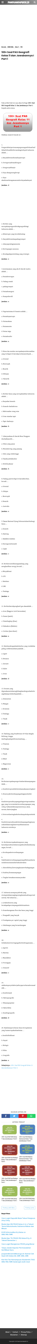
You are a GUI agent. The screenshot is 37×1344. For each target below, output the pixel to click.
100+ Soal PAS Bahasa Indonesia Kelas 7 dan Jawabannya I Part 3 (25, 1138)
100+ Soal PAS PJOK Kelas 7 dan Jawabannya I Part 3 (9, 1138)
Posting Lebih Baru (9, 1208)
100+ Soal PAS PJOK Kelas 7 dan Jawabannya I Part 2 (27, 1199)
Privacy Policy (26, 1332)
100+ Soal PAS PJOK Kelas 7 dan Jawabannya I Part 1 (9, 1199)
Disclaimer (14, 1335)
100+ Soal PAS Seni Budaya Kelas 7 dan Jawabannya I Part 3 (9, 1159)
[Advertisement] (18, 25)
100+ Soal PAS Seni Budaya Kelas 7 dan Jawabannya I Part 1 (9, 1180)
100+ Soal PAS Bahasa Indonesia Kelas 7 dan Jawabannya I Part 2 (25, 1158)
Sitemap (24, 1335)
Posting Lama (29, 1208)
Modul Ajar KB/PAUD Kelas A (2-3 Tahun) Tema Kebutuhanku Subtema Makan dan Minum (17, 1226)
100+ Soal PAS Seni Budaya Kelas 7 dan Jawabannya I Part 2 (27, 1180)
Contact (15, 1332)
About (7, 1332)
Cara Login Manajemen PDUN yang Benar (17, 1244)
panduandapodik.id (18, 2)
